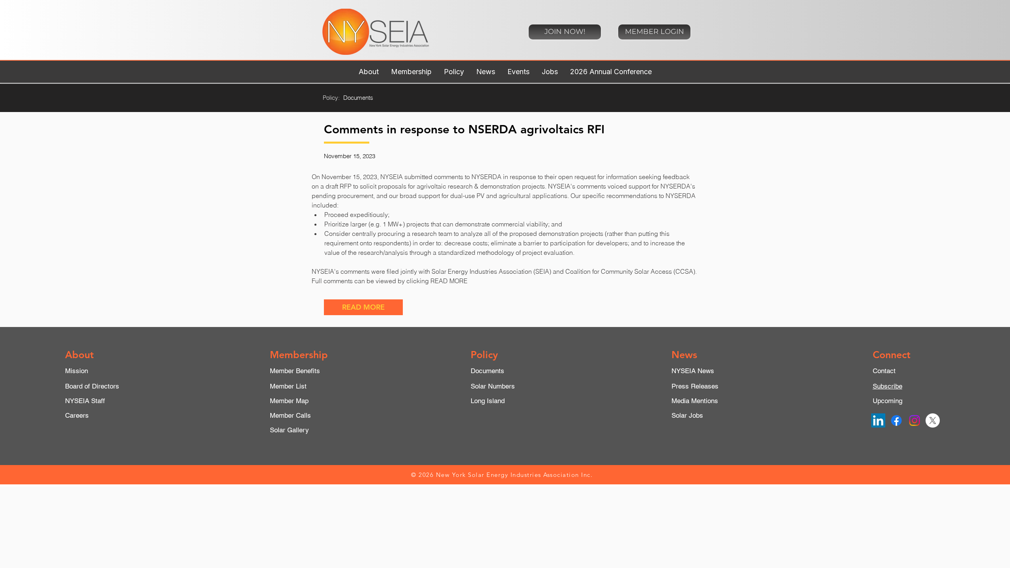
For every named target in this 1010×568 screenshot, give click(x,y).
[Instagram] (914, 420)
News (684, 355)
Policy (484, 355)
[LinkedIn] (878, 420)
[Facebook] (896, 420)
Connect (892, 355)
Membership (299, 355)
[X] (933, 420)
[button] (368, 72)
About (79, 355)
